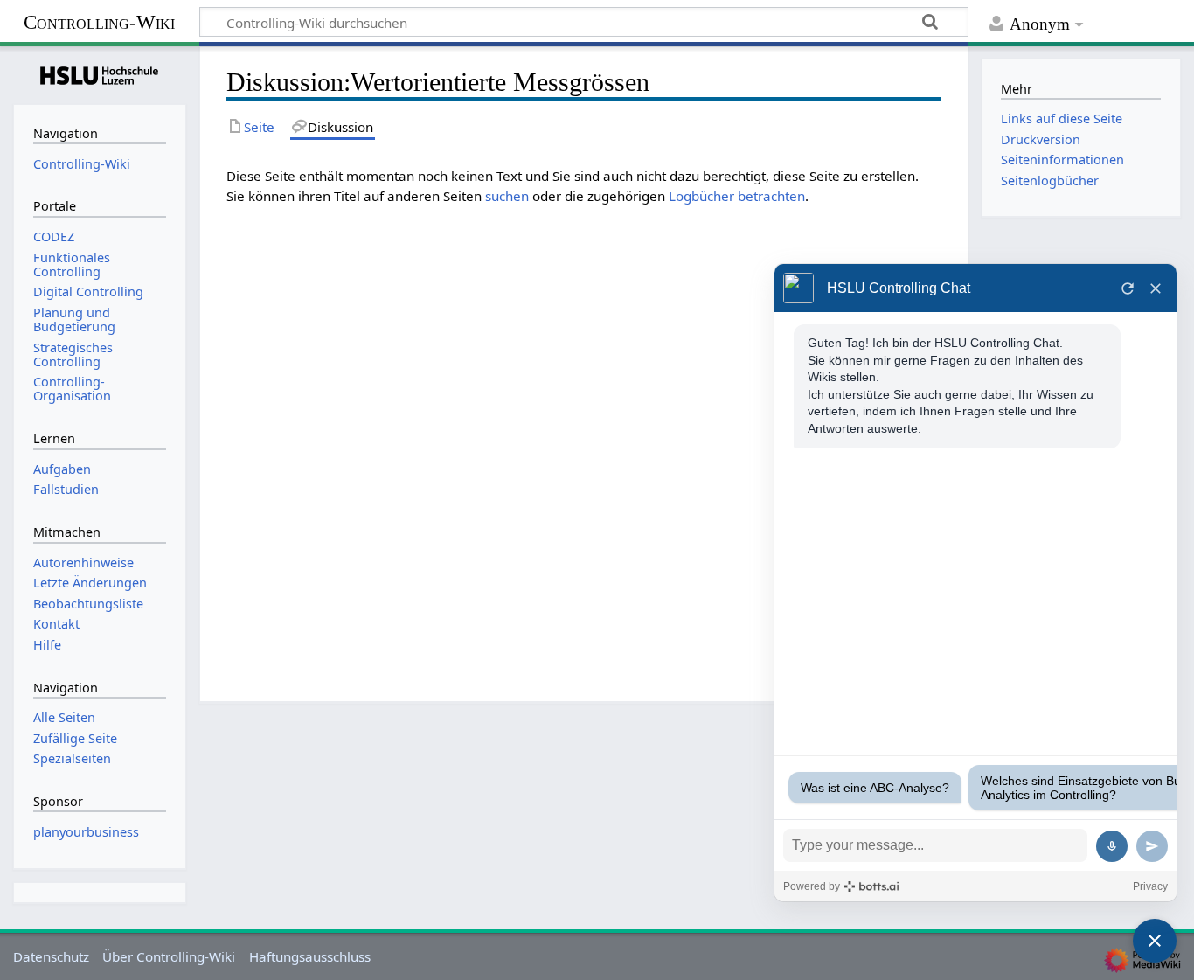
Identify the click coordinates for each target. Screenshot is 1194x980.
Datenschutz (51, 956)
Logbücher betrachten (737, 196)
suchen (507, 196)
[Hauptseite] (99, 73)
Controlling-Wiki (99, 22)
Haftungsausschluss (310, 956)
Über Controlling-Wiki (168, 956)
